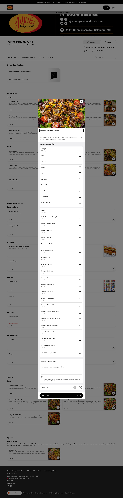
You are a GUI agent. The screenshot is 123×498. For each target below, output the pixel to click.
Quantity (44, 387)
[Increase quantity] (80, 387)
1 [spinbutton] (77, 387)
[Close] (81, 101)
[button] (61, 113)
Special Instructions (48, 361)
